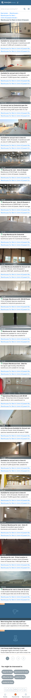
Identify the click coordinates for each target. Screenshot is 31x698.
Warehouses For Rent (8, 15)
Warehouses (14, 13)
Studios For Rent (7, 682)
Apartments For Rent (21, 672)
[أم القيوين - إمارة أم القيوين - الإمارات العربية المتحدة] (1, 170)
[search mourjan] (24, 8)
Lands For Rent (20, 677)
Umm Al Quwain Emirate (9, 18)
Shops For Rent (7, 672)
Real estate (4, 13)
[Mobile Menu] (18, 2)
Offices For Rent (7, 677)
